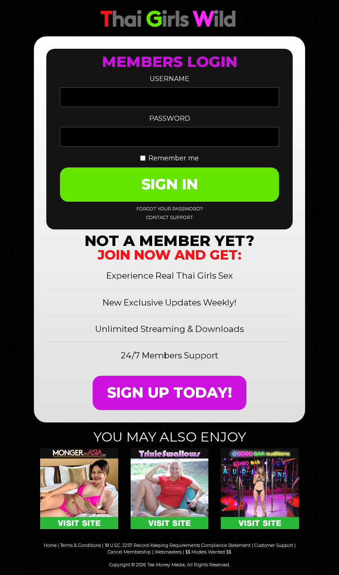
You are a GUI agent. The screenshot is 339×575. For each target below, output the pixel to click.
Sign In (169, 184)
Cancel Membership (129, 552)
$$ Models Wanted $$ (208, 552)
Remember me (173, 158)
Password (169, 118)
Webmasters (168, 552)
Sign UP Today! (169, 392)
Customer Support (273, 545)
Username (169, 79)
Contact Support (169, 217)
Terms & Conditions (80, 545)
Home (50, 545)
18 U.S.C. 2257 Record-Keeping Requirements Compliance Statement (178, 545)
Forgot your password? (169, 209)
